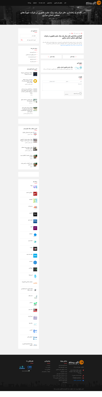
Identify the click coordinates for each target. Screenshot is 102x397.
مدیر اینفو (30, 103)
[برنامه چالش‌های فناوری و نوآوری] (35, 345)
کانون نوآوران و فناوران (28, 84)
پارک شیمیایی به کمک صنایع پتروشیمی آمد (26, 100)
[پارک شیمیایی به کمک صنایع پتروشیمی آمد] (35, 101)
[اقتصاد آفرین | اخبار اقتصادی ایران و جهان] (35, 290)
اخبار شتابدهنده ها (32, 57)
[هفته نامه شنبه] (35, 255)
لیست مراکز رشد (63, 371)
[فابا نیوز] (35, 214)
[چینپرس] (35, 262)
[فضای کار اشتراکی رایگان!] (35, 133)
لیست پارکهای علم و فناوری (61, 369)
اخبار (50, 18)
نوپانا (31, 185)
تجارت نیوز (30, 220)
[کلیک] (35, 228)
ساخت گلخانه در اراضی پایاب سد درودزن (26, 164)
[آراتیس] (35, 331)
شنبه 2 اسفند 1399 (77, 33)
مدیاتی (31, 302)
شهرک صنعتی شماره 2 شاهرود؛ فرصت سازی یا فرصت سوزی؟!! (26, 140)
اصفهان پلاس (29, 337)
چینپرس (30, 261)
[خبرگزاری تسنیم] (35, 193)
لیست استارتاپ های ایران (62, 374)
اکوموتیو (30, 199)
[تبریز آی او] (35, 317)
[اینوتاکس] (35, 269)
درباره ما (48, 365)
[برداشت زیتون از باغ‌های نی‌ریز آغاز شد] (35, 156)
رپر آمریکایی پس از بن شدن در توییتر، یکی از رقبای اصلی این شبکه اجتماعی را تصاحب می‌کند (26, 91)
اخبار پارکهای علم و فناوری (31, 54)
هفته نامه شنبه (29, 254)
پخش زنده (65, 382)
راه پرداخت (30, 206)
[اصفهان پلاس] (35, 338)
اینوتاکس (30, 268)
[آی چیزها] (35, 276)
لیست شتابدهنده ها (63, 367)
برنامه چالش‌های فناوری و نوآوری (27, 344)
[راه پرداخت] (35, 207)
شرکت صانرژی (30, 134)
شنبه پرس (30, 309)
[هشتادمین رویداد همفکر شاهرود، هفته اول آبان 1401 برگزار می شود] (35, 81)
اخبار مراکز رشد (33, 61)
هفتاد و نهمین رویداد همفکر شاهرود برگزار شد (27, 148)
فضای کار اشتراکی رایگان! (27, 132)
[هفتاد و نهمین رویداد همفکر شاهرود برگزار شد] (35, 148)
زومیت (31, 95)
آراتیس (31, 330)
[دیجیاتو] (35, 235)
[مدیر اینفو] (35, 297)
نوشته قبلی (72, 56)
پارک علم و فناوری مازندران (28, 113)
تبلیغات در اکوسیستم (46, 371)
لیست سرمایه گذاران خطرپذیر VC (60, 378)
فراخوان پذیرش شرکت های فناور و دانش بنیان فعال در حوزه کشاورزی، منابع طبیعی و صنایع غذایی (26, 109)
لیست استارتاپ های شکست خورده (60, 376)
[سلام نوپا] (35, 324)
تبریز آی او (30, 316)
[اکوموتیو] (35, 200)
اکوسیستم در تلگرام (77, 380)
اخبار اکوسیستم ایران (63, 365)
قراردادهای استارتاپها (63, 380)
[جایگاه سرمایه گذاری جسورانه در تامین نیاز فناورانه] (35, 74)
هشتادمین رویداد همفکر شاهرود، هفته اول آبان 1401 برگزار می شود (27, 81)
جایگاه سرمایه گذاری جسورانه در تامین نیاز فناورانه (26, 73)
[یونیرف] (22, 367)
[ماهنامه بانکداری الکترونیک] (35, 283)
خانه (53, 18)
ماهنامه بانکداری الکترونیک (27, 282)
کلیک (31, 227)
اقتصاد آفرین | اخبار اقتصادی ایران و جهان (26, 289)
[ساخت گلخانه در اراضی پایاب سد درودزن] (35, 164)
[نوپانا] (35, 187)
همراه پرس (30, 240)
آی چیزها (30, 275)
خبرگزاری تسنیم (29, 192)
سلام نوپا (30, 323)
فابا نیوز (31, 213)
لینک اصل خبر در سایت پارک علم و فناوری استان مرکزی (71, 45)
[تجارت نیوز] (35, 221)
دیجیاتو (30, 233)
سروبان (31, 158)
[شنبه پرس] (35, 310)
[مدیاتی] (35, 303)
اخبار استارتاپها (33, 59)
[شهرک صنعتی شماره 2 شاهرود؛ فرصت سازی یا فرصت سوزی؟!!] (35, 140)
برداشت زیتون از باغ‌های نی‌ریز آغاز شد (26, 156)
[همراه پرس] (35, 242)
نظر (70, 33)
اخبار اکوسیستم (33, 52)
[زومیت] (35, 248)
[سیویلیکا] (29, 367)
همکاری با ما (47, 369)
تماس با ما (48, 367)
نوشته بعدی (52, 56)
